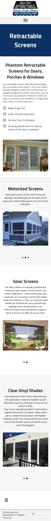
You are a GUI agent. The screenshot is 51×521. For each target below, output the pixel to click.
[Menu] (25, 20)
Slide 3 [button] (28, 257)
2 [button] (22, 257)
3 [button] (25, 257)
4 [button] (24, 362)
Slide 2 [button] (27, 362)
